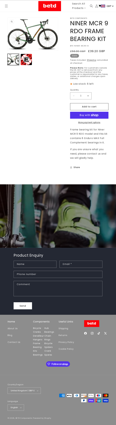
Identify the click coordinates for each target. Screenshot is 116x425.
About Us (13, 328)
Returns (63, 335)
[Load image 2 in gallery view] (26, 59)
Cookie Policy (66, 348)
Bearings (38, 354)
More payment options (89, 122)
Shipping (91, 60)
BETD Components (24, 418)
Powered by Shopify (42, 418)
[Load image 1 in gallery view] (13, 59)
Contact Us (14, 342)
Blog (10, 335)
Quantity (74, 89)
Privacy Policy (66, 342)
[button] (6, 6)
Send (23, 305)
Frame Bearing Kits (37, 347)
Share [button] (77, 167)
